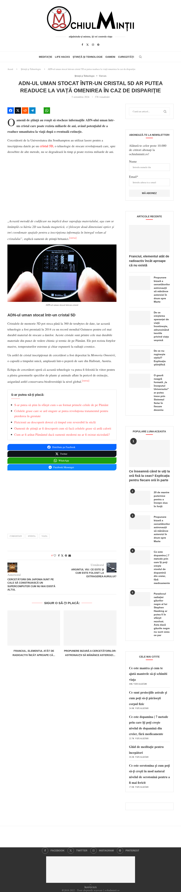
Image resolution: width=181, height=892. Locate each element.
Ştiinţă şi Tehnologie (88, 56)
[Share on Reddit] (25, 110)
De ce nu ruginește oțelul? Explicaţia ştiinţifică (160, 357)
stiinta (32, 536)
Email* (133, 176)
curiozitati (16, 536)
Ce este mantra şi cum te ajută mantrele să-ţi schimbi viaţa (148, 675)
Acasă (10, 69)
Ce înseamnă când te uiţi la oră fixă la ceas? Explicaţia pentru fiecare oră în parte (149, 476)
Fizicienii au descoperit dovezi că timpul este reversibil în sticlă (55, 422)
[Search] (140, 57)
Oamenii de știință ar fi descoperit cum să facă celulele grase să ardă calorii (62, 428)
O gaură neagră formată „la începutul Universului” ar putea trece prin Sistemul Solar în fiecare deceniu (161, 392)
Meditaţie (45, 56)
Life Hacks (62, 56)
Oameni (110, 56)
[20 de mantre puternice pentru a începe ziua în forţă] (139, 498)
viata (44, 536)
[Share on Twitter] (18, 110)
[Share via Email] (69, 555)
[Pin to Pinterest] (66, 555)
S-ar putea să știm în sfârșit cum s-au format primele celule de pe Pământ (61, 405)
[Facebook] (82, 44)
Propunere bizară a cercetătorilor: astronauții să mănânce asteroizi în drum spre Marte (162, 289)
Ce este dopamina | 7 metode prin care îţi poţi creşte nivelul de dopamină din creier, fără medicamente (162, 567)
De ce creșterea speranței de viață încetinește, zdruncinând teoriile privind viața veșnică (161, 326)
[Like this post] (55, 555)
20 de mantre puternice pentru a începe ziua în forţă (161, 499)
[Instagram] (93, 44)
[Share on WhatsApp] (47, 110)
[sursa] (73, 237)
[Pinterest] (98, 44)
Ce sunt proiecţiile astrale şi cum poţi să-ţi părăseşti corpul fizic (148, 699)
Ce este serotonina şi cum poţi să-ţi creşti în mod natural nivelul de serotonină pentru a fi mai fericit (149, 775)
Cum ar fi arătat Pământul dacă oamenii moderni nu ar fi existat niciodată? (62, 434)
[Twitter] (87, 44)
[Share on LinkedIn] (39, 110)
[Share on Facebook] (10, 110)
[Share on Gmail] (54, 110)
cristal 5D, (47, 146)
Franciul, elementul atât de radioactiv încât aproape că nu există (149, 261)
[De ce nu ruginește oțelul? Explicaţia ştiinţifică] (139, 356)
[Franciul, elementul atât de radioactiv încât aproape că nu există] (33, 628)
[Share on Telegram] (32, 110)
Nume (133, 161)
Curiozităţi (126, 56)
